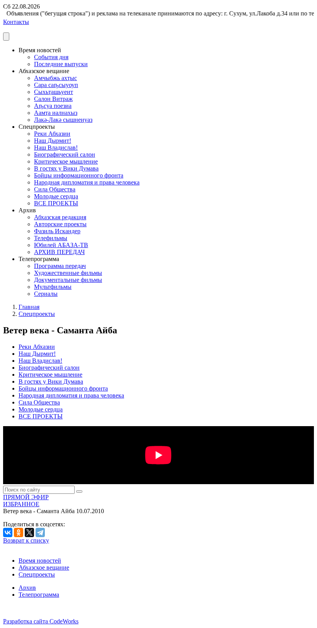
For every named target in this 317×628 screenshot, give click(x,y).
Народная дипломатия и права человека (87, 182)
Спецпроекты (37, 314)
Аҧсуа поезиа (53, 105)
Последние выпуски (61, 64)
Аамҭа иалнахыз (55, 112)
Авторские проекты (60, 224)
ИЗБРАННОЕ (21, 504)
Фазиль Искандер (57, 231)
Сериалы (46, 293)
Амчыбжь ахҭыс (55, 78)
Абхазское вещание (44, 567)
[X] (29, 532)
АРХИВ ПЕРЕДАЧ (59, 252)
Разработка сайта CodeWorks (40, 621)
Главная (29, 307)
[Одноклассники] (18, 532)
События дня (51, 57)
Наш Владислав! (56, 147)
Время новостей (40, 560)
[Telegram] (40, 532)
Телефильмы (50, 238)
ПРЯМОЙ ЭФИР (26, 497)
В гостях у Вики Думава (66, 168)
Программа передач (60, 266)
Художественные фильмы (68, 273)
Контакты (16, 22)
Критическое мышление (66, 161)
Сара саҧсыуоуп (56, 85)
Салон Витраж (53, 99)
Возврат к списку (26, 540)
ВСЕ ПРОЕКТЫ (56, 203)
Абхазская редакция (60, 217)
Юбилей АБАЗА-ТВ (61, 245)
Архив (27, 587)
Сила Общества (54, 189)
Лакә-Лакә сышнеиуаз (63, 119)
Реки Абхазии (52, 133)
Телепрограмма (39, 594)
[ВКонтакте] (7, 532)
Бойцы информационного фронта (78, 175)
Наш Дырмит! (52, 140)
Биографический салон (64, 154)
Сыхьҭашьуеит (53, 92)
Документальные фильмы (68, 279)
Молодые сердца (56, 196)
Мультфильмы (53, 286)
